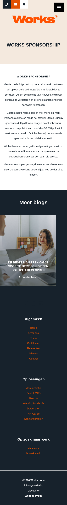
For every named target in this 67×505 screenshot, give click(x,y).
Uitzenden (33, 398)
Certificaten (33, 343)
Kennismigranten (33, 418)
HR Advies (33, 413)
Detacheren (33, 408)
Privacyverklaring (33, 485)
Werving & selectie (33, 403)
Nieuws (33, 353)
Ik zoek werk (33, 453)
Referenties (33, 348)
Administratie (33, 388)
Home (33, 327)
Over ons (33, 333)
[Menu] (59, 7)
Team (33, 338)
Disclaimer (33, 490)
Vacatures (33, 448)
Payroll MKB (33, 393)
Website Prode (33, 495)
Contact (33, 358)
